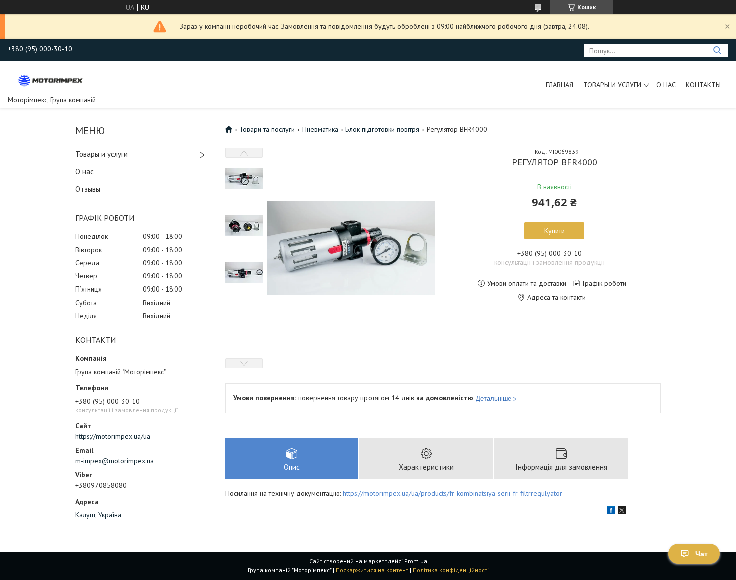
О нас (666, 84)
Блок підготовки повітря (382, 129)
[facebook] (611, 511)
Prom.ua (415, 561)
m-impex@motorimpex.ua (114, 460)
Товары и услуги (612, 84)
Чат (701, 554)
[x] (622, 511)
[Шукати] (717, 50)
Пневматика (320, 129)
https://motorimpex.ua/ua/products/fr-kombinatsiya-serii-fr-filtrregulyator (452, 493)
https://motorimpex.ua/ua (112, 436)
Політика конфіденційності (451, 570)
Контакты (703, 84)
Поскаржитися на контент (372, 570)
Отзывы (87, 189)
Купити (554, 230)
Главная (559, 84)
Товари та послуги (267, 129)
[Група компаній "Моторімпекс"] (50, 79)
